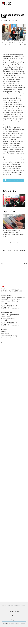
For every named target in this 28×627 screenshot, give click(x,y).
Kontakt (4, 331)
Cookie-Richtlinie (6, 623)
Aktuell (14, 20)
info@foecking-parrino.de (10, 308)
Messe (16, 250)
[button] (4, 228)
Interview (9, 250)
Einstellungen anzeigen (14, 620)
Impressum (22, 623)
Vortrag (22, 250)
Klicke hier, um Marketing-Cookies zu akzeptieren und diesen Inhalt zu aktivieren (14, 200)
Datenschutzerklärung (15, 623)
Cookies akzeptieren (14, 611)
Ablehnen (14, 615)
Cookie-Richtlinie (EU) (8, 338)
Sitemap (4, 329)
